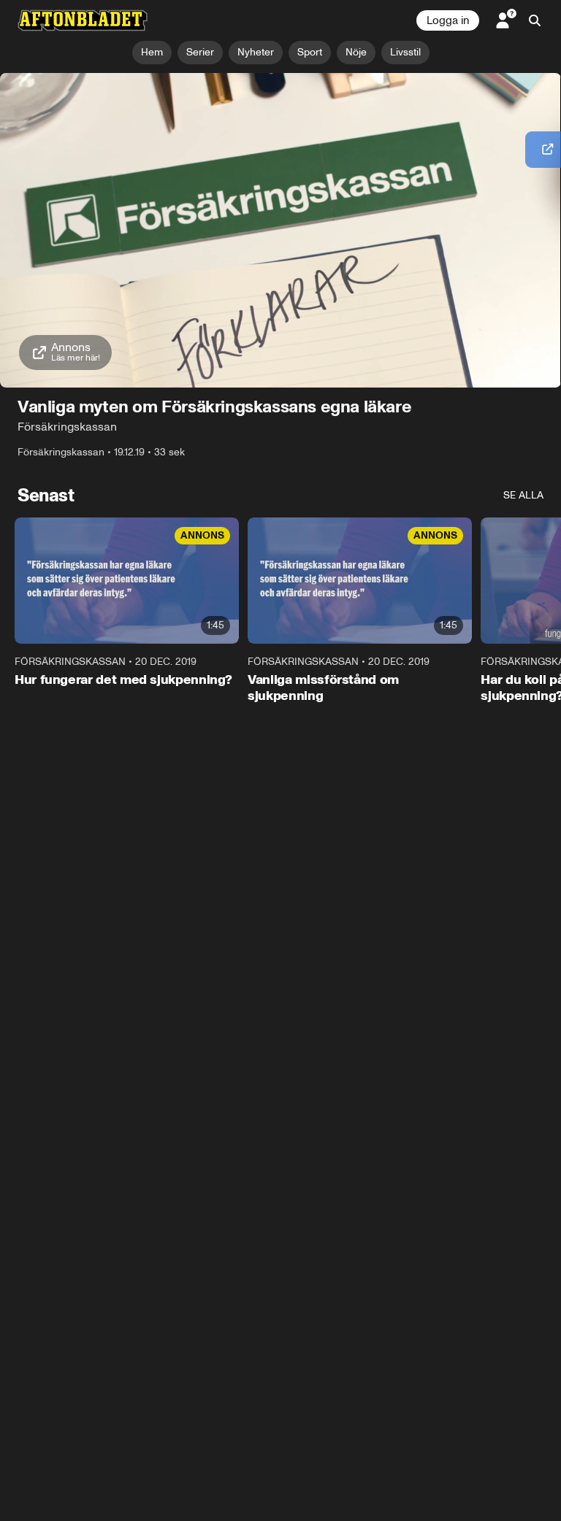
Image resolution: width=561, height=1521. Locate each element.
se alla (523, 496)
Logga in (448, 20)
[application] (280, 230)
